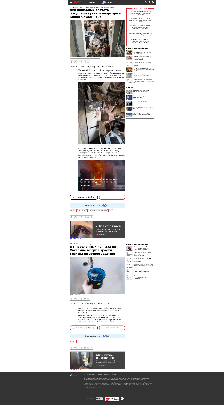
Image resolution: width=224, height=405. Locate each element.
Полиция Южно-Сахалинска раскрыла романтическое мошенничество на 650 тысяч (140, 41)
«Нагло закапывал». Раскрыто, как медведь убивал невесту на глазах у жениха (143, 266)
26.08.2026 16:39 (74, 244)
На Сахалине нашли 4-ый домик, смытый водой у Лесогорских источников (140, 13)
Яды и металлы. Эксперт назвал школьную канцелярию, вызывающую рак (142, 58)
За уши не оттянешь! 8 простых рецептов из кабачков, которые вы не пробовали (144, 69)
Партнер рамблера (90, 398)
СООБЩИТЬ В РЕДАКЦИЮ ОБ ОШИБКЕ (106, 374)
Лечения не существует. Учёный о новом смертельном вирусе (143, 74)
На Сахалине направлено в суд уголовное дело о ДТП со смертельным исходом (140, 27)
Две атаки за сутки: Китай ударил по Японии (143, 108)
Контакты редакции (89, 374)
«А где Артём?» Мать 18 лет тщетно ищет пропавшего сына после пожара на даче (143, 260)
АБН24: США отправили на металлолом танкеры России (141, 102)
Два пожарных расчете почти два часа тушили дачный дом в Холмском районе (99, 181)
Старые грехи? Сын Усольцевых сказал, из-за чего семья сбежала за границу (143, 64)
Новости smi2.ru (75, 238)
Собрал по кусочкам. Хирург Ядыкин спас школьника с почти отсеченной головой (144, 81)
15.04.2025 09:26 (74, 7)
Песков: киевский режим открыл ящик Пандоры (142, 96)
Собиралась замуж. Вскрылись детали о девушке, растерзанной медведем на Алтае (143, 254)
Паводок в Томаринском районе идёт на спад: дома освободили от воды (140, 34)
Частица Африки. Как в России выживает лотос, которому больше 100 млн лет (143, 277)
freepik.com (78, 294)
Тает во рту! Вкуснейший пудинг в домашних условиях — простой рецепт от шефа (143, 52)
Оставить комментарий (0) (112, 197)
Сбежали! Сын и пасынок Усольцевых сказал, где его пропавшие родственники (144, 271)
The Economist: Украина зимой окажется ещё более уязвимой (141, 114)
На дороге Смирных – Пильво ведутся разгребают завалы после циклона (140, 20)
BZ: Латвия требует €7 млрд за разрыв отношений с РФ (141, 91)
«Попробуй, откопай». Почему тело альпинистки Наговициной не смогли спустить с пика (143, 248)
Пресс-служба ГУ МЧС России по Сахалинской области (85, 58)
